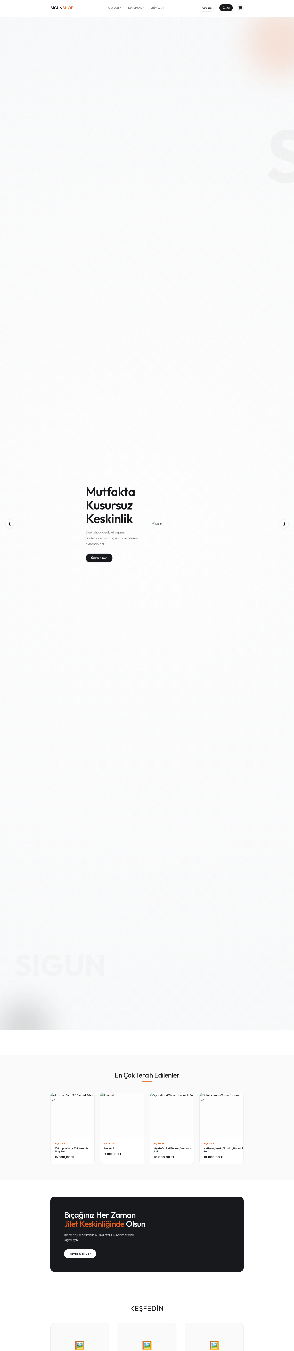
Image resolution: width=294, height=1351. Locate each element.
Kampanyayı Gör (80, 1253)
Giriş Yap (207, 7)
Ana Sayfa (114, 7)
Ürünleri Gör (99, 558)
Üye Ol (226, 7)
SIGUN (61, 7)
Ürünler (157, 7)
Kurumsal (136, 7)
